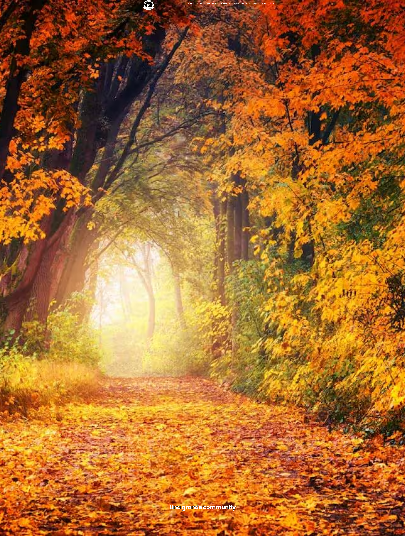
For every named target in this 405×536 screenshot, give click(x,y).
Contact (263, 3)
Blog (236, 3)
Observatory (225, 3)
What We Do (211, 3)
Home (190, 3)
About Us (199, 3)
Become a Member (249, 3)
